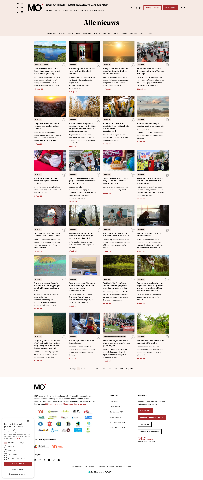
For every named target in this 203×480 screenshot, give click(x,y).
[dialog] (18, 448)
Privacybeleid (77, 467)
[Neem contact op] (132, 7)
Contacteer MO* (116, 412)
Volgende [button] (129, 369)
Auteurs (73, 10)
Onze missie (115, 407)
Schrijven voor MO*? (118, 422)
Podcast (116, 33)
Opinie (70, 33)
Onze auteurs (115, 417)
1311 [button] (121, 369)
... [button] (93, 369)
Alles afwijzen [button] (17, 469)
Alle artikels (51, 33)
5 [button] (91, 369)
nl (182, 8)
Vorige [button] (73, 369)
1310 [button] (115, 369)
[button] (18, 474)
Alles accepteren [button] (17, 464)
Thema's (65, 10)
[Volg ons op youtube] (22, 12)
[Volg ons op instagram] (22, 3)
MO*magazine (99, 10)
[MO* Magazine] (35, 8)
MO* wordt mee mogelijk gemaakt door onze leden (66, 404)
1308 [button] (103, 369)
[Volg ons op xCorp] (18, 8)
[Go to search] (136, 7)
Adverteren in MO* (117, 428)
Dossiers (82, 10)
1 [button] (78, 369)
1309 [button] (109, 369)
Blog (78, 33)
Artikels (49, 10)
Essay (124, 33)
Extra (142, 33)
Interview (133, 33)
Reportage (87, 33)
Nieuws (62, 33)
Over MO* (114, 401)
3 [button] (84, 369)
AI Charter (100, 467)
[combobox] (28, 421)
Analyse (97, 33)
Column (106, 33)
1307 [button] (97, 369)
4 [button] (87, 369)
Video (149, 33)
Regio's (57, 10)
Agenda (90, 10)
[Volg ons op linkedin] (22, 8)
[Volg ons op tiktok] (18, 12)
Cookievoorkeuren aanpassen (119, 467)
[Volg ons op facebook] (18, 3)
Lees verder (17, 438)
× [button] (31, 420)
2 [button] (81, 369)
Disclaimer (89, 467)
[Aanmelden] (140, 7)
